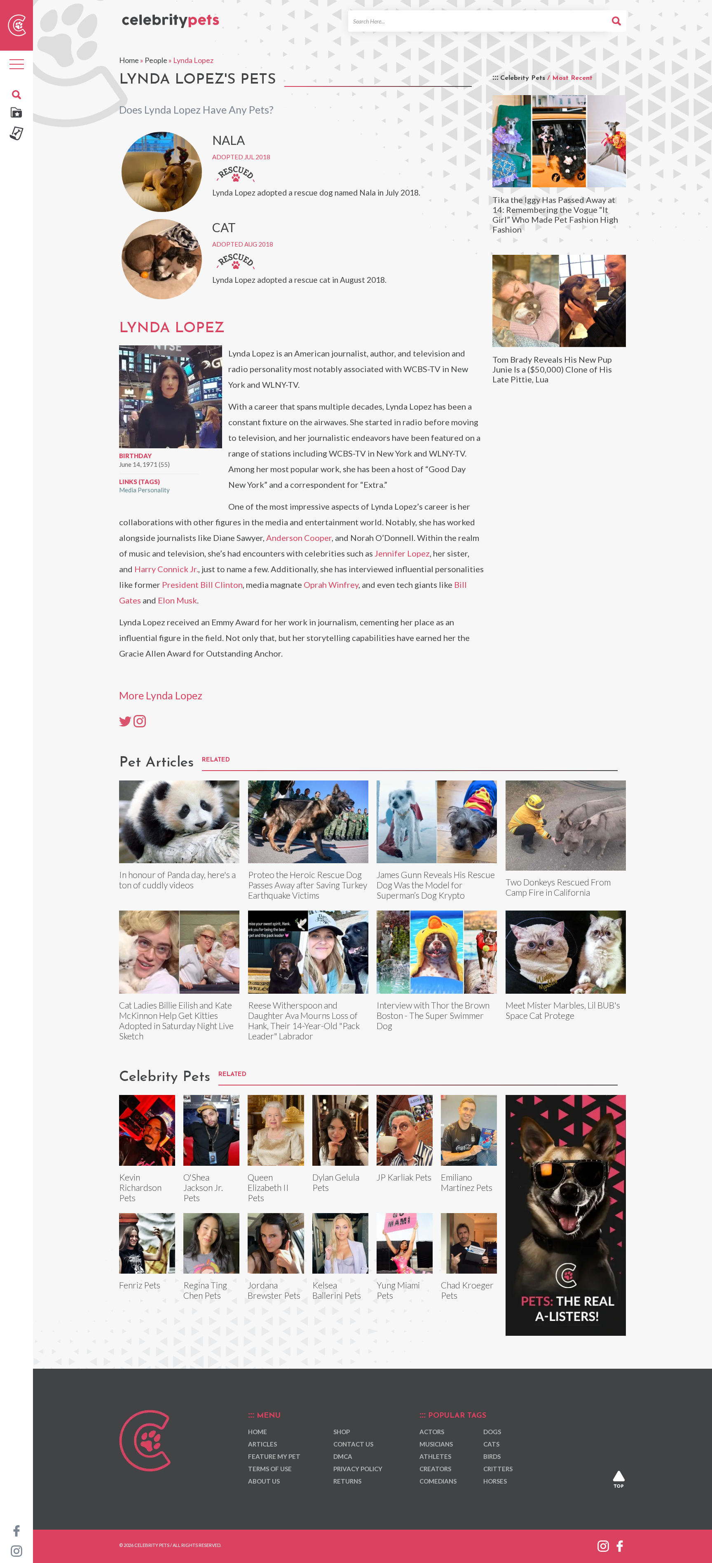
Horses (495, 1481)
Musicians (436, 1444)
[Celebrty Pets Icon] (17, 24)
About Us (264, 1481)
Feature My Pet (274, 1456)
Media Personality (144, 490)
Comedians (438, 1481)
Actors (431, 1431)
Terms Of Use (270, 1468)
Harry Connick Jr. (166, 569)
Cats (491, 1444)
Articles (262, 1444)
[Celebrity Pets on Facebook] (16, 1530)
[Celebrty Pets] (170, 17)
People (156, 60)
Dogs (492, 1431)
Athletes (435, 1456)
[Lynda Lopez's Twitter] (125, 720)
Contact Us (353, 1444)
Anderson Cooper (299, 538)
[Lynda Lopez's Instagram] (140, 720)
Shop (341, 1431)
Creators (435, 1468)
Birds (492, 1456)
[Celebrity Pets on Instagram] (16, 1550)
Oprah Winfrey (331, 584)
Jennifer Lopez (402, 553)
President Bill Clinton (202, 584)
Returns (347, 1481)
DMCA (342, 1456)
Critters (498, 1468)
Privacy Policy (357, 1468)
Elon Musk (177, 600)
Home (129, 60)
